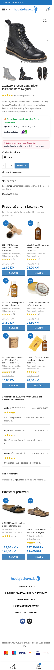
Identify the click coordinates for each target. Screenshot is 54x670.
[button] (5, 41)
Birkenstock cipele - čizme (25, 186)
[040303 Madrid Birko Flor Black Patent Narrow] (13, 508)
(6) (39, 314)
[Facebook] (22, 621)
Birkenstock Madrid (10, 529)
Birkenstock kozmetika (11, 253)
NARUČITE (21, 165)
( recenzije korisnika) (24, 95)
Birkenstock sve (8, 256)
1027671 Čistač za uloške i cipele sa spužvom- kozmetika (38, 360)
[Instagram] (29, 621)
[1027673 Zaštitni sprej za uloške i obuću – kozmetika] (38, 231)
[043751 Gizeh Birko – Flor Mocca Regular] (38, 512)
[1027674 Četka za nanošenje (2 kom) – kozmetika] (13, 231)
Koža (8, 189)
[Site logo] (26, 9)
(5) (14, 259)
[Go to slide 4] (30, 62)
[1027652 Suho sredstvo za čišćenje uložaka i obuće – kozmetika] (13, 344)
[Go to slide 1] (22, 62)
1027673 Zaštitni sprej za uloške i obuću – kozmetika (38, 247)
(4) (14, 314)
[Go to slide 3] (27, 62)
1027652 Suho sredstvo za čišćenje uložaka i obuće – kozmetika (12, 360)
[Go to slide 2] (24, 62)
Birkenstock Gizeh (34, 536)
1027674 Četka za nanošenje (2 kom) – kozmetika (11, 247)
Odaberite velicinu (11, 152)
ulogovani (17, 479)
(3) (39, 259)
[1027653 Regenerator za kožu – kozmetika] (38, 288)
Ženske (19, 532)
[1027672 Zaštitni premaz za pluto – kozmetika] (13, 288)
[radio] (5, 157)
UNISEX (14, 194)
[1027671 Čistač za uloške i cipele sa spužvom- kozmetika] (38, 344)
